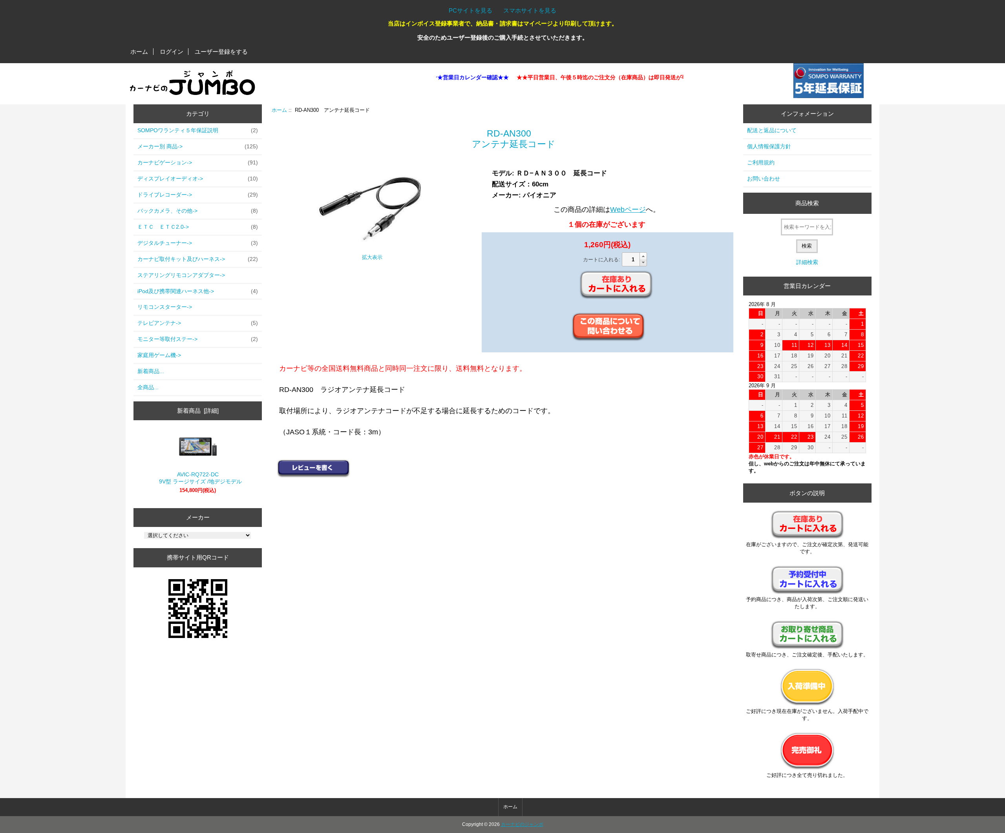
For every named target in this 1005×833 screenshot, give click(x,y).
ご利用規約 (761, 162)
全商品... (148, 387)
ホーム (139, 51)
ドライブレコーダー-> (197, 194)
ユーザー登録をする (221, 51)
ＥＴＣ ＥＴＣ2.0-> (197, 227)
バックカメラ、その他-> (197, 211)
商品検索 (807, 203)
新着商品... (150, 371)
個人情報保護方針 (769, 146)
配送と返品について (772, 130)
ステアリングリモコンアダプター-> (181, 275)
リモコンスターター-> (164, 307)
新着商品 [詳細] (198, 410)
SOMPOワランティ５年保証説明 (197, 130)
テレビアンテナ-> (197, 323)
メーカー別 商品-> (197, 146)
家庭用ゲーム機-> (159, 355)
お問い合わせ (763, 178)
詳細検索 (807, 262)
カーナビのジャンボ (522, 824)
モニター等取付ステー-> (197, 339)
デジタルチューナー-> (197, 243)
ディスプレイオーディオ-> (197, 178)
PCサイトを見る (470, 10)
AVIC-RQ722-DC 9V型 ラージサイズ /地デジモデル (197, 478)
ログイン (171, 51)
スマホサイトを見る (529, 10)
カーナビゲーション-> (197, 162)
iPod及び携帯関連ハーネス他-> (197, 291)
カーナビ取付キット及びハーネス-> (197, 259)
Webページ (628, 209)
